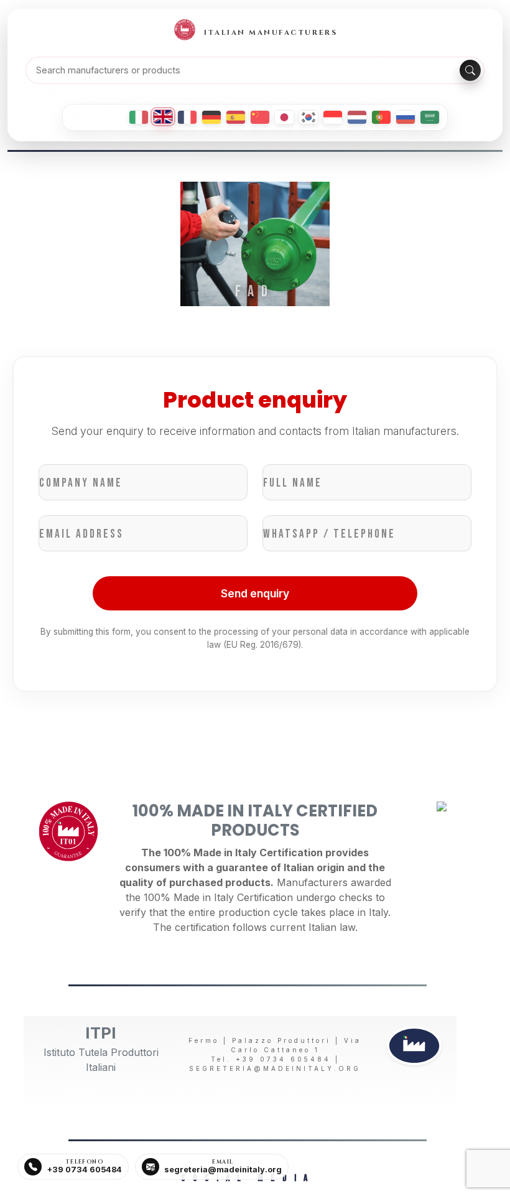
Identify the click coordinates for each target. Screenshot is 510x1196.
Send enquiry (255, 593)
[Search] (470, 70)
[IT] (139, 117)
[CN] (260, 117)
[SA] (430, 117)
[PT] (381, 117)
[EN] (163, 117)
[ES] (236, 117)
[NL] (357, 117)
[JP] (284, 117)
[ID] (333, 117)
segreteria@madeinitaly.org (275, 1068)
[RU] (405, 117)
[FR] (187, 117)
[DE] (211, 117)
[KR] (308, 117)
